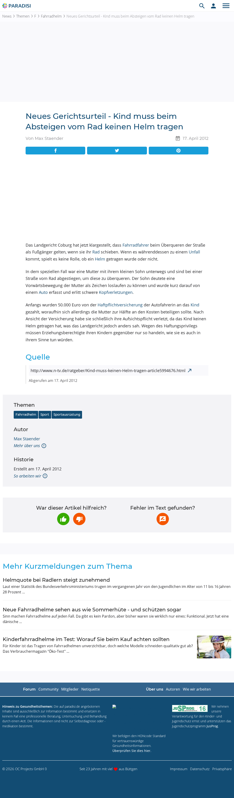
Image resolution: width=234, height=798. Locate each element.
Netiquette (90, 689)
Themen (22, 16)
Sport (44, 414)
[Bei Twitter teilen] (117, 150)
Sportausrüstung (66, 414)
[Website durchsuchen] (202, 5)
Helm (100, 259)
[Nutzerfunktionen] (213, 5)
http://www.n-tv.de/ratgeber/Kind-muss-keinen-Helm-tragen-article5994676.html (108, 370)
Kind (195, 305)
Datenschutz (200, 769)
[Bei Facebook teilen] (55, 150)
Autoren (173, 689)
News (6, 16)
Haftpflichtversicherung (120, 305)
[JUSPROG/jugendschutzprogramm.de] (190, 708)
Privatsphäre (222, 769)
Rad (96, 252)
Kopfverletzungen (116, 292)
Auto (43, 292)
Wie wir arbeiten (197, 689)
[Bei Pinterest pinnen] (178, 150)
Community (48, 689)
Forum (29, 689)
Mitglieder (70, 689)
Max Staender (27, 438)
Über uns (154, 689)
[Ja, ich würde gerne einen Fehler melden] (163, 519)
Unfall (194, 252)
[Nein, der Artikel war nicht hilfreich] (79, 519)
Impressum (178, 769)
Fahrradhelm (51, 16)
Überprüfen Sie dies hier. (131, 750)
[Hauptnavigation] (226, 5)
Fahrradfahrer (135, 245)
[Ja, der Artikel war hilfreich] (63, 519)
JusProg (212, 726)
